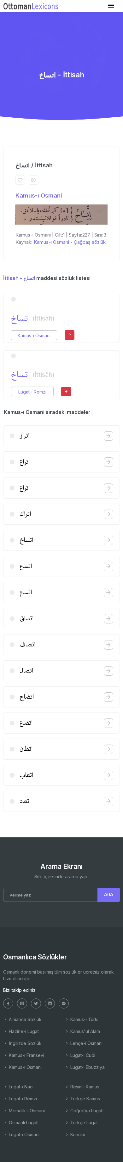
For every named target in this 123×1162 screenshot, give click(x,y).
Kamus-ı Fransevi (26, 1055)
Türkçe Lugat (83, 1122)
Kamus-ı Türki (83, 1019)
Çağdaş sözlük (90, 242)
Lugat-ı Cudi (82, 1055)
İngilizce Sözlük (25, 1043)
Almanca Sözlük (25, 1019)
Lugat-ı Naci (20, 1086)
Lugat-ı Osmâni (23, 1134)
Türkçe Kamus (84, 1098)
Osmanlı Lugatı (23, 1122)
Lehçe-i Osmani (85, 1043)
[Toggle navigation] (111, 6)
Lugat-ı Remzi (32, 391)
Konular (77, 1134)
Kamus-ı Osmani (38, 195)
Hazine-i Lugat (23, 1031)
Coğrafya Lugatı (86, 1110)
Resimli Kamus (84, 1086)
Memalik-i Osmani (26, 1110)
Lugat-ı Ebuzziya (87, 1067)
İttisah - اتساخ (19, 278)
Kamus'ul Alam (84, 1031)
